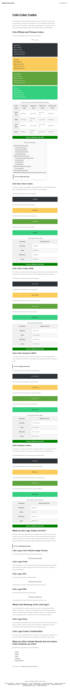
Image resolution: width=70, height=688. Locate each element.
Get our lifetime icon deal (35, 137)
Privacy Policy (43, 681)
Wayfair (17, 654)
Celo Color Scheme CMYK (21, 151)
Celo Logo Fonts (19, 160)
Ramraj (17, 651)
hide (34, 142)
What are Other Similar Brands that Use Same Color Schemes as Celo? (29, 172)
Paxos (16, 656)
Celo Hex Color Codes (20, 147)
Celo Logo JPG (19, 162)
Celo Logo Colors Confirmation (20, 170)
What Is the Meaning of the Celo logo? (22, 166)
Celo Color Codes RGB (21, 149)
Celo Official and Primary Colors (20, 145)
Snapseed (17, 658)
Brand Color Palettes (32, 666)
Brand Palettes (8, 3)
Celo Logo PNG (19, 164)
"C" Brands (22, 666)
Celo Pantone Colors (20, 153)
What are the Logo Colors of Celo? (21, 155)
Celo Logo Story (19, 168)
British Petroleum (19, 660)
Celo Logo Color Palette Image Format (24, 158)
